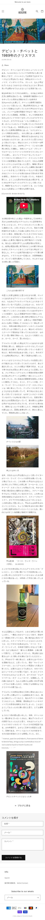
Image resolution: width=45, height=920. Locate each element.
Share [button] (6, 65)
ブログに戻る (24, 805)
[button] (2, 11)
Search (7, 878)
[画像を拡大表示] (22, 287)
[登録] (37, 897)
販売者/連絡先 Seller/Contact (16, 883)
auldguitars (19, 916)
